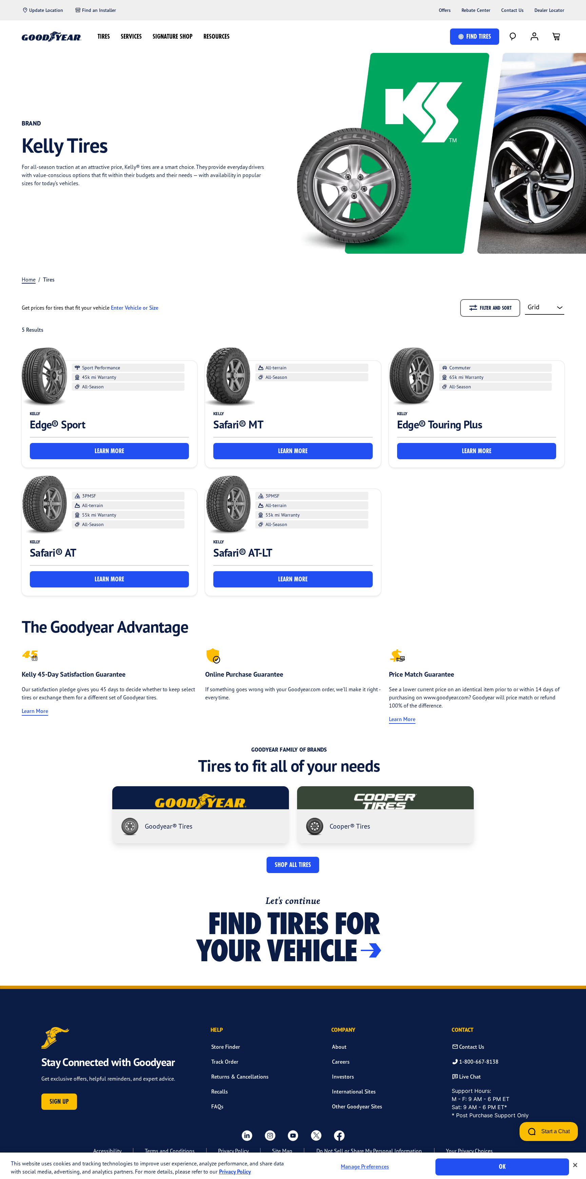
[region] (293, 1166)
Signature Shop (173, 36)
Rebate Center (476, 10)
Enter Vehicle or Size (134, 307)
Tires (104, 36)
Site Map (282, 1150)
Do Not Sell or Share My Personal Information (369, 1150)
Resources (216, 36)
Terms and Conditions (170, 1150)
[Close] (575, 1165)
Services (131, 36)
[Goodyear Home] (51, 37)
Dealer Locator (549, 10)
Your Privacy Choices (469, 1150)
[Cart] (556, 36)
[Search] (513, 36)
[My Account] (534, 36)
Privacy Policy (233, 1150)
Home (29, 279)
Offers (445, 10)
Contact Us (512, 10)
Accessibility (107, 1150)
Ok (502, 1167)
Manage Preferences (365, 1166)
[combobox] (544, 307)
